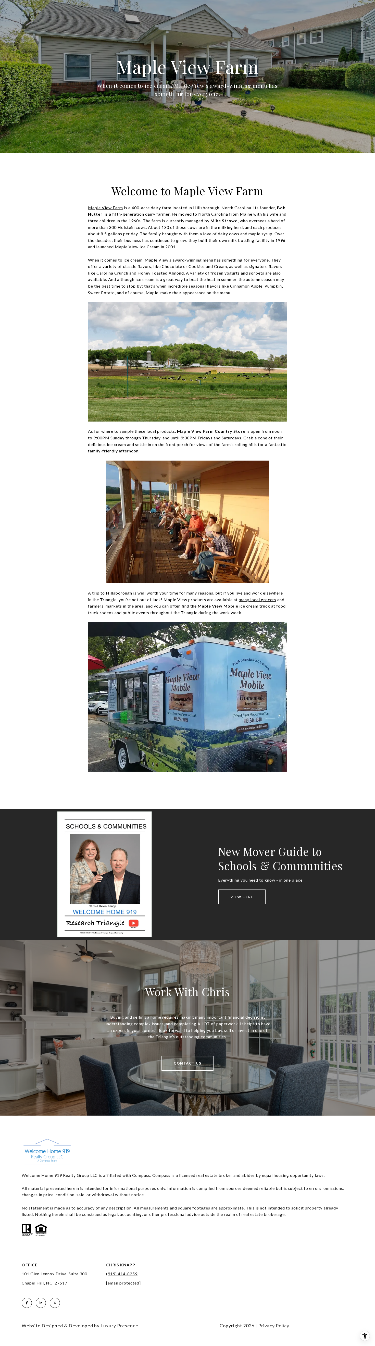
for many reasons (196, 592)
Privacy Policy (273, 1325)
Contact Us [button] (187, 1063)
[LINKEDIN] (41, 1303)
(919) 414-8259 (122, 1273)
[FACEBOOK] (27, 1303)
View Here (241, 897)
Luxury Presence (119, 1325)
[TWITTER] (55, 1303)
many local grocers (257, 599)
